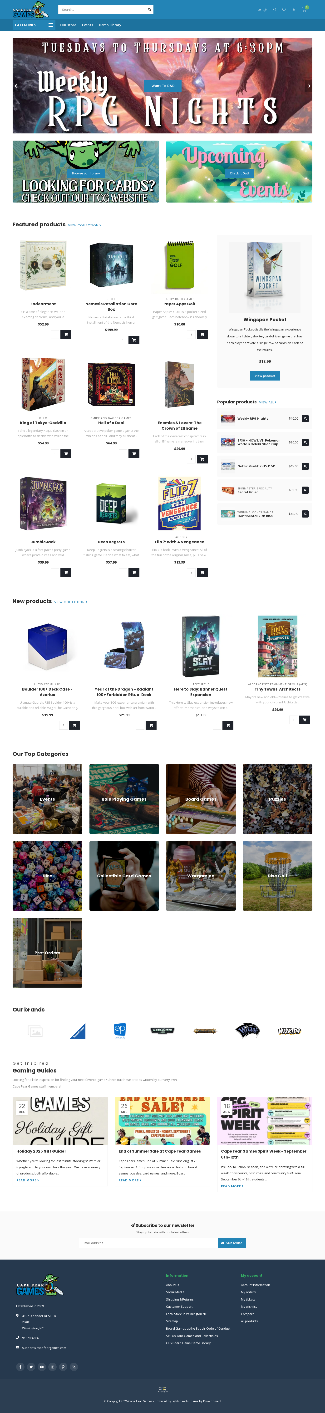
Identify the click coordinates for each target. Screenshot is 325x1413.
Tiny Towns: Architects (277, 689)
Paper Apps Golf (179, 304)
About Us (172, 1285)
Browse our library (86, 173)
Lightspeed (179, 1401)
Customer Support (179, 1306)
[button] (16, 86)
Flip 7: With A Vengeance (179, 542)
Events (87, 25)
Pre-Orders (21, 920)
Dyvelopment (212, 1401)
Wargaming (174, 843)
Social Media (175, 1292)
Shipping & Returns (180, 1299)
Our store (68, 25)
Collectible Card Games (106, 843)
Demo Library (110, 25)
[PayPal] (162, 1389)
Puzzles (248, 766)
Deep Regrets (111, 542)
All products (249, 1321)
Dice (16, 843)
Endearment (43, 304)
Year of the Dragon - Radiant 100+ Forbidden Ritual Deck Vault (124, 694)
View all (267, 402)
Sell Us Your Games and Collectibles (192, 1336)
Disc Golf (249, 843)
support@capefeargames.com (44, 1348)
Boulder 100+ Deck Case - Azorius (47, 691)
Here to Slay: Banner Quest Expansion (200, 691)
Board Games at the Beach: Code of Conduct (198, 1328)
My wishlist (249, 1306)
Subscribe (234, 1243)
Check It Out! (239, 173)
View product (265, 376)
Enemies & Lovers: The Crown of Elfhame (180, 425)
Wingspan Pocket (264, 319)
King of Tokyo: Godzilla (43, 423)
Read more (26, 1180)
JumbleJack (43, 542)
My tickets (248, 1299)
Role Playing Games (103, 766)
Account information (255, 1285)
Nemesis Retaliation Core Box (111, 306)
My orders (248, 1292)
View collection (83, 225)
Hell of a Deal (111, 423)
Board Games (176, 766)
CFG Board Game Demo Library (188, 1343)
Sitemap (172, 1321)
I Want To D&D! (163, 85)
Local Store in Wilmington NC (186, 1314)
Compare (247, 1314)
